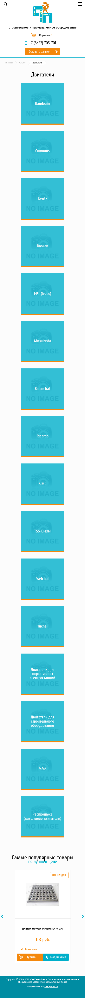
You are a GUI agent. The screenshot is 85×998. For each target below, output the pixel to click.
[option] (42, 916)
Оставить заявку (39, 52)
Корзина (45, 35)
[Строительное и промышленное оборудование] (42, 12)
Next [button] (83, 916)
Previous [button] (2, 916)
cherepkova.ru (51, 986)
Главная (9, 62)
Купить (30, 957)
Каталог (22, 62)
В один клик (58, 957)
